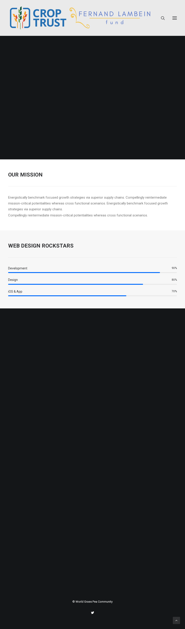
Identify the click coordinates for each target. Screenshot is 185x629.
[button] (174, 18)
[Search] (161, 18)
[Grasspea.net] (80, 18)
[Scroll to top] (176, 620)
